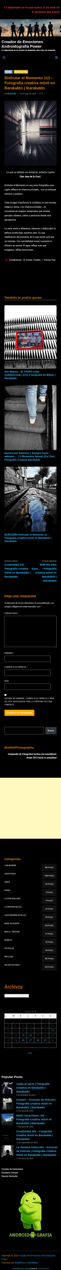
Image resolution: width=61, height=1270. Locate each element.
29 (45, 1040)
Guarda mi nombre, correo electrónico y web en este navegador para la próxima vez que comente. (29, 701)
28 (38, 1040)
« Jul (29, 1053)
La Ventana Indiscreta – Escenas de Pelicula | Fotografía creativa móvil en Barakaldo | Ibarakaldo (36, 1151)
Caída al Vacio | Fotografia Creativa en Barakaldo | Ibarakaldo (32, 1087)
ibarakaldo (12, 93)
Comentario (11, 613)
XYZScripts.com (43, 1269)
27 (30, 1040)
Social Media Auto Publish (20, 1269)
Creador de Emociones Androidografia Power (22, 44)
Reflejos (8, 72)
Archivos (13, 987)
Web (6, 681)
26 (23, 1040)
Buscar (51, 730)
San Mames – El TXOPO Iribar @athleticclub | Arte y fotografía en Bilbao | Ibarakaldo (30, 375)
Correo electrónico (16, 667)
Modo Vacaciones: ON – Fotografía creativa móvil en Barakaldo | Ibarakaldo (34, 1119)
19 (23, 1035)
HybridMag (32, 1262)
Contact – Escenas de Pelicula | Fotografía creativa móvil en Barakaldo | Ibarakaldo (36, 1103)
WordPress (20, 1262)
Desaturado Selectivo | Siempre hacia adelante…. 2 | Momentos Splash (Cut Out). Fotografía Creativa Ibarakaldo (29, 456)
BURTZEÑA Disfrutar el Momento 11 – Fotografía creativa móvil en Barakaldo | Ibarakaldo (28, 538)
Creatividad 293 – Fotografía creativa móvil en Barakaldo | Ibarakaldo (34, 1135)
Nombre (9, 653)
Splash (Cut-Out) (21, 72)
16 (53, 1030)
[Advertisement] (30, 808)
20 (30, 1035)
